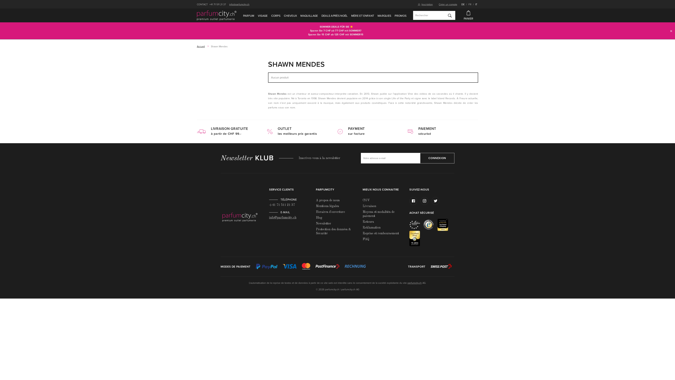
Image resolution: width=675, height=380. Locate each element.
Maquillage (309, 16)
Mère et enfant (362, 16)
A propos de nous (328, 200)
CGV (366, 200)
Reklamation (372, 227)
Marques (384, 16)
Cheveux (290, 16)
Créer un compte (448, 4)
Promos (400, 16)
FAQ (366, 239)
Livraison (369, 206)
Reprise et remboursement (381, 233)
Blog (319, 217)
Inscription (427, 4)
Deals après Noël (335, 16)
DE (463, 4)
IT (476, 4)
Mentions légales (327, 206)
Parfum (248, 16)
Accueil (201, 46)
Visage (263, 16)
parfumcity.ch (414, 282)
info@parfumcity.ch (239, 4)
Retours (368, 221)
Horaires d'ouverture (330, 212)
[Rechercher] (449, 15)
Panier (468, 18)
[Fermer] (671, 31)
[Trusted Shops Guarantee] (430, 224)
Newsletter (323, 223)
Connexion (437, 158)
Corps (276, 16)
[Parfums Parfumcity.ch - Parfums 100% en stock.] (216, 15)
